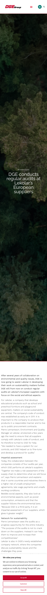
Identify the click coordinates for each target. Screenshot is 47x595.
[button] (31, 7)
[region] (23, 574)
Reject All (23, 590)
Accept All (23, 578)
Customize (23, 584)
